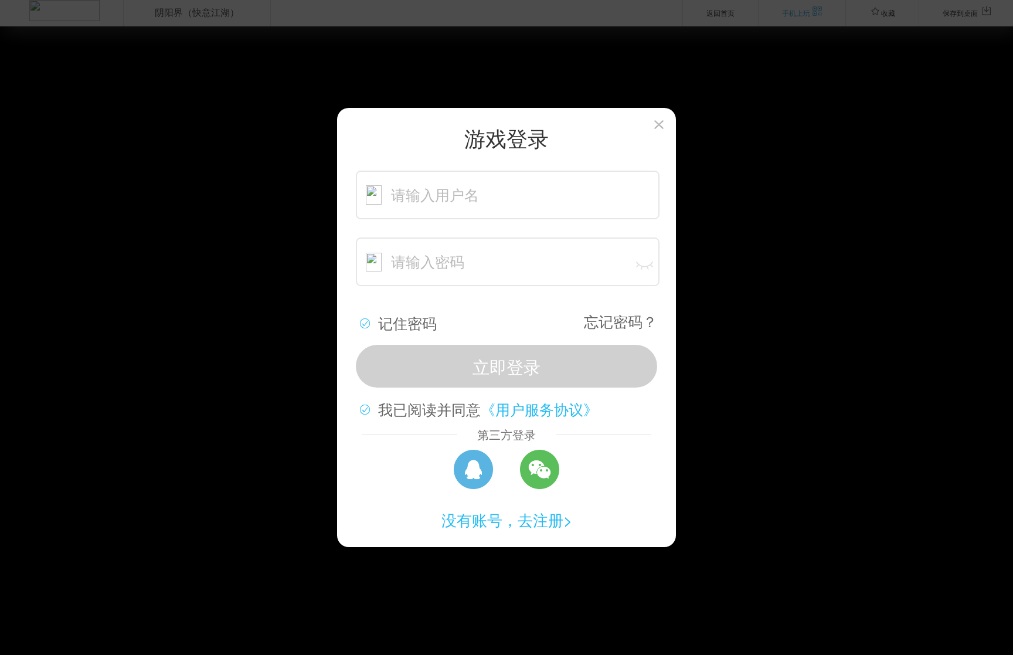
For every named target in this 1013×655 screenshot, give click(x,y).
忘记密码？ (620, 320)
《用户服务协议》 (539, 409)
